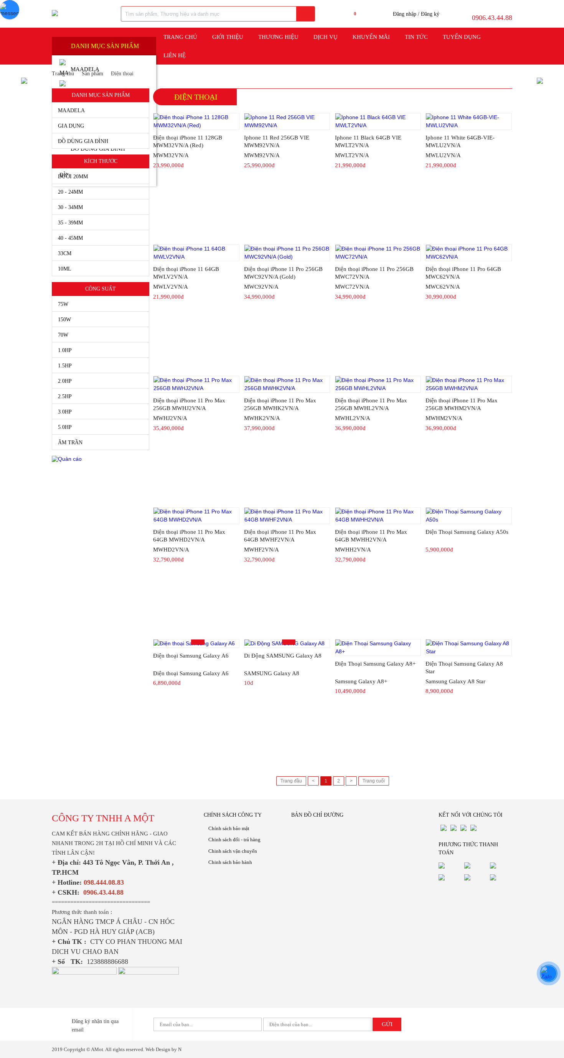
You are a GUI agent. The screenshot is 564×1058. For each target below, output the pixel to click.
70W (63, 335)
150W (64, 319)
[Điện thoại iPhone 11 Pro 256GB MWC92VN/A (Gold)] (287, 253)
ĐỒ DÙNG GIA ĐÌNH (83, 141)
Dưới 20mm (73, 176)
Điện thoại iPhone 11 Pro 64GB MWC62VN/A (463, 273)
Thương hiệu (278, 37)
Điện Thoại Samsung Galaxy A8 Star (464, 667)
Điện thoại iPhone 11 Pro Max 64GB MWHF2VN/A (280, 536)
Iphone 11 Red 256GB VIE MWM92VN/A (276, 141)
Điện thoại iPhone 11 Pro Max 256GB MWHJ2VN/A (189, 404)
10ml (64, 269)
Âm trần (70, 442)
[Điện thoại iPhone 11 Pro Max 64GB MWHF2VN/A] (287, 516)
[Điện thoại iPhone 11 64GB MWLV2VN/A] (196, 253)
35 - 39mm (70, 223)
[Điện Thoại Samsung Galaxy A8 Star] (468, 647)
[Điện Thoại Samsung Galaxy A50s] (468, 516)
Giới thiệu (227, 37)
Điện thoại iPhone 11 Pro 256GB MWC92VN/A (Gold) (283, 273)
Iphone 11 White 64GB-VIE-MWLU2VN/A (460, 141)
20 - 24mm (70, 192)
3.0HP (65, 412)
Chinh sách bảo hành (230, 862)
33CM (64, 253)
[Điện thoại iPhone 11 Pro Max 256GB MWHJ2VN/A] (196, 384)
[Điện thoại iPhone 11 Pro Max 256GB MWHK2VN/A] (287, 384)
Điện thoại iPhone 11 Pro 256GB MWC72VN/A (374, 273)
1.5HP (65, 366)
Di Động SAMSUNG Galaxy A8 (283, 656)
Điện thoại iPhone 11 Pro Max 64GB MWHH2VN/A (371, 536)
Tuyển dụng (462, 37)
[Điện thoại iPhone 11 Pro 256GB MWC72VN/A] (378, 253)
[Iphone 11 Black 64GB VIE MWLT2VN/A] (378, 121)
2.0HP (65, 381)
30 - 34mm (70, 207)
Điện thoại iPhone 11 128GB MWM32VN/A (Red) (187, 141)
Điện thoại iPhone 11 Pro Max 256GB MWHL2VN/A (371, 404)
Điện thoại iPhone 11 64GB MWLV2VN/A (186, 273)
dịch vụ (325, 37)
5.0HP (65, 427)
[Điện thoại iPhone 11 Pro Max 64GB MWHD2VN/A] (196, 516)
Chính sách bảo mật (228, 828)
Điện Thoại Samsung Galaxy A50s (466, 532)
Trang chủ (180, 37)
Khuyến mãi (371, 37)
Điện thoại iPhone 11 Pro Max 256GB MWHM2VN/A (461, 404)
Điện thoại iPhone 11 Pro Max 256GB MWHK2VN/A (280, 404)
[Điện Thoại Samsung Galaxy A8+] (378, 647)
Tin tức (416, 37)
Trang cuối (374, 781)
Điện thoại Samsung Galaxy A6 (191, 656)
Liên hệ (174, 55)
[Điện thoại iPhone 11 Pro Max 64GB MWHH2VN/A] (378, 516)
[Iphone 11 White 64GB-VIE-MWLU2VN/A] (468, 121)
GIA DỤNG (71, 126)
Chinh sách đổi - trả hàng (234, 839)
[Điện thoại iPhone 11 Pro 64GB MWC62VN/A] (468, 253)
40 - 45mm (70, 238)
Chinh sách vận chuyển (232, 851)
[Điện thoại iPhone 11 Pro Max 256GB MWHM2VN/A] (468, 384)
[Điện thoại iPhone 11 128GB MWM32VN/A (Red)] (196, 121)
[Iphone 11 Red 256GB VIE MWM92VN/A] (287, 121)
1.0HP (65, 350)
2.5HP (65, 396)
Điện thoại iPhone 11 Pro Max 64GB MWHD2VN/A (189, 536)
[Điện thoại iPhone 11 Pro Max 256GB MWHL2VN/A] (378, 384)
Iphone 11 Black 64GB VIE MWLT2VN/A (368, 141)
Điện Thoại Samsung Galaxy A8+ (375, 664)
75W (63, 304)
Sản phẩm (92, 73)
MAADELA (71, 110)
